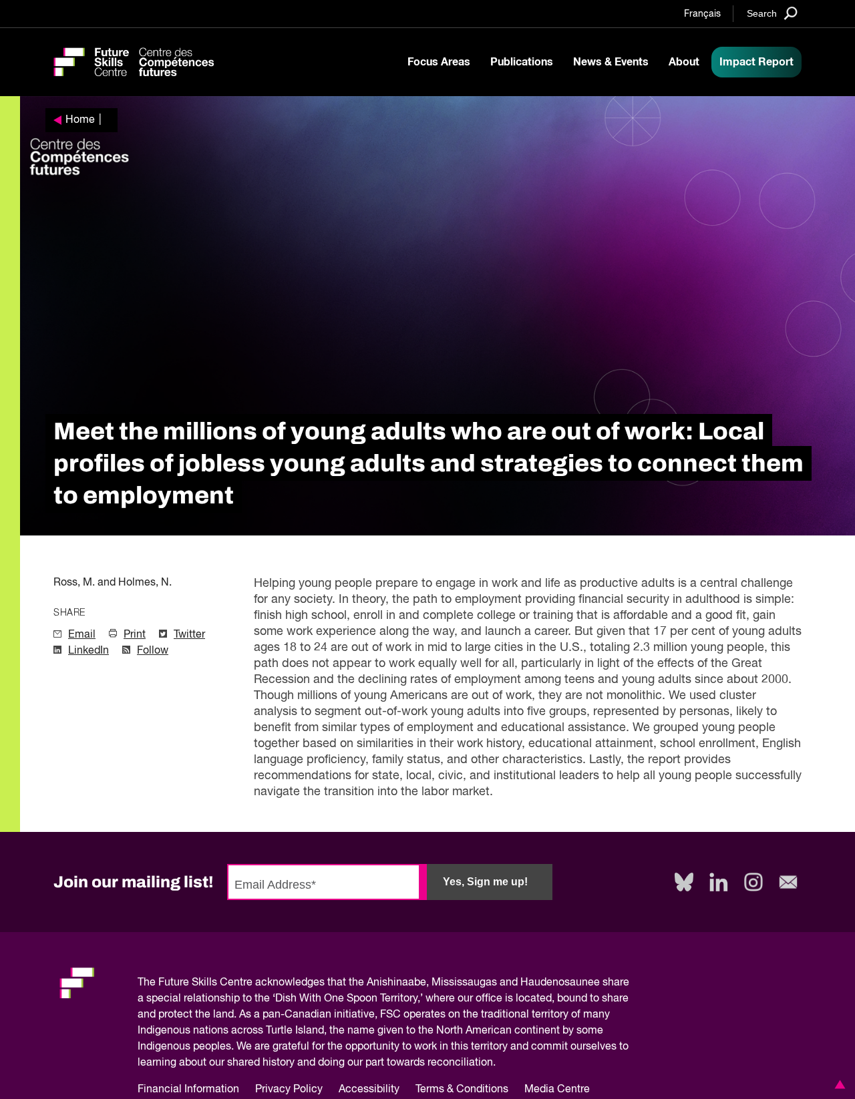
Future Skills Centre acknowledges (241, 982)
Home (80, 120)
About (684, 62)
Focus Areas (438, 62)
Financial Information (188, 1089)
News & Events (611, 62)
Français (702, 14)
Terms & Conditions (461, 1089)
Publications (521, 62)
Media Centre (557, 1089)
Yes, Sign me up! (485, 881)
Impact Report (756, 62)
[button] (837, 1084)
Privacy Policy (289, 1089)
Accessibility (369, 1089)
